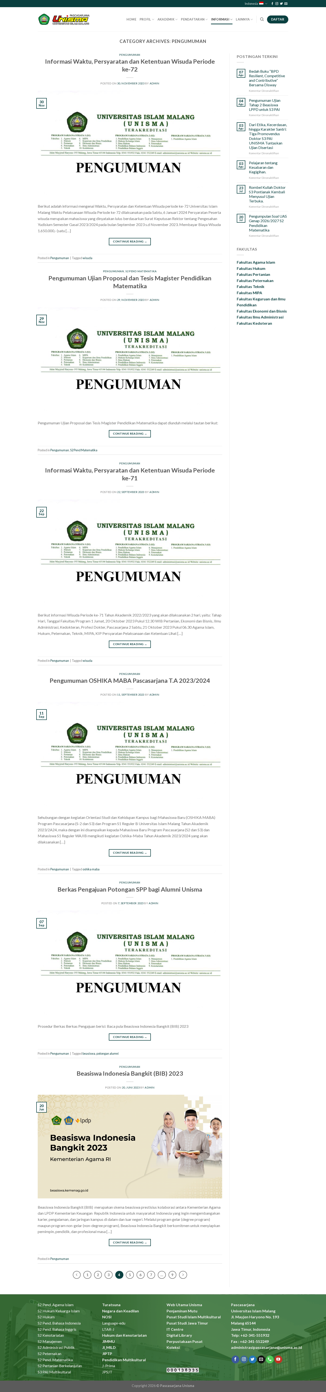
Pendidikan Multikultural (124, 1359)
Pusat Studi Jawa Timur (187, 1323)
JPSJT (107, 1372)
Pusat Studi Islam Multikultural (194, 1317)
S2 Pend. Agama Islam (56, 1304)
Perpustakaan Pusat (185, 1341)
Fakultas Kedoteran (254, 323)
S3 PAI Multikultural (54, 1372)
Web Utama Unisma (184, 1304)
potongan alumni (107, 1053)
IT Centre (175, 1329)
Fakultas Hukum (251, 268)
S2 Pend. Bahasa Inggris (57, 1329)
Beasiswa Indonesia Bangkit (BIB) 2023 (130, 1073)
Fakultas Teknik (250, 286)
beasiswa (89, 1053)
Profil (145, 19)
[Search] (262, 19)
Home (131, 19)
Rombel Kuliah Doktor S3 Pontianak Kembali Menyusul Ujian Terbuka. (267, 194)
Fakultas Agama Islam (256, 262)
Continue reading (130, 241)
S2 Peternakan (49, 1353)
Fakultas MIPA (249, 292)
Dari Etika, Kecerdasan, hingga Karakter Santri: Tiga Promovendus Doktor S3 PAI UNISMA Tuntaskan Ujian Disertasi (268, 136)
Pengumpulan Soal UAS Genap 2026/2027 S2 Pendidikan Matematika (268, 223)
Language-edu (113, 1323)
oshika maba (91, 869)
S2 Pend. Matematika (55, 1359)
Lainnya (243, 19)
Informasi (220, 19)
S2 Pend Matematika (141, 271)
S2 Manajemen (50, 1341)
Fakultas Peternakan (255, 280)
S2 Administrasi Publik (56, 1347)
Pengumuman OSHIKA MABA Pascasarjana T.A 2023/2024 (130, 680)
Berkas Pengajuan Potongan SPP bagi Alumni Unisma (130, 889)
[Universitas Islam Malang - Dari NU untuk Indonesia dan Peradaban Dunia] (65, 19)
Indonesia (251, 3)
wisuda (87, 258)
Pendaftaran (193, 19)
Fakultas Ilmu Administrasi (260, 317)
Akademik (166, 19)
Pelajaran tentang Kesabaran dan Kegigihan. (263, 167)
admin (154, 83)
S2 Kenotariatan (51, 1335)
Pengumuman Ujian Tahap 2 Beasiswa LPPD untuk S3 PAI (264, 105)
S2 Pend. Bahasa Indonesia (59, 1323)
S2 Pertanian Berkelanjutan (60, 1365)
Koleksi (173, 1347)
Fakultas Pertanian (253, 274)
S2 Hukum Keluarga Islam (59, 1311)
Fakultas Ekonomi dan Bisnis (262, 311)
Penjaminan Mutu (182, 1311)
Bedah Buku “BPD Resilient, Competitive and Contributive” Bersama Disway (267, 78)
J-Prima (108, 1365)
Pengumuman (129, 54)
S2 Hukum (46, 1317)
